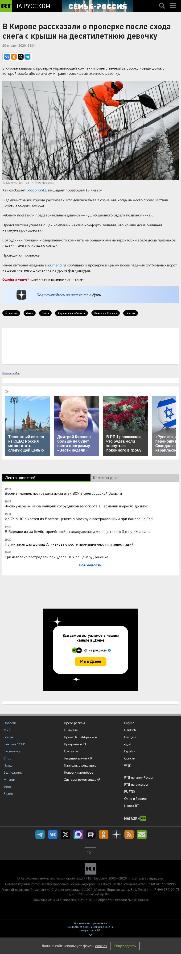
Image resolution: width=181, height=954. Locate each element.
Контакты (71, 751)
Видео (8, 793)
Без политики (14, 772)
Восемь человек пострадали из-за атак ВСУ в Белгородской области (63, 493)
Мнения (10, 779)
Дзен (96, 294)
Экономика (12, 751)
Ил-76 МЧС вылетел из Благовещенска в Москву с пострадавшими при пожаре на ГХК (79, 518)
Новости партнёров (78, 772)
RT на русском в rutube (91, 834)
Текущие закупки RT (79, 758)
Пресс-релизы (74, 723)
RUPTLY (129, 791)
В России (11, 313)
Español (129, 751)
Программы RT (75, 744)
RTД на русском (136, 784)
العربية (127, 744)
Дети (29, 313)
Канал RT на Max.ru (78, 834)
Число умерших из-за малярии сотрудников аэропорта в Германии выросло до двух (76, 505)
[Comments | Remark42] (90, 346)
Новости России (105, 313)
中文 (127, 765)
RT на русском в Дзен (116, 834)
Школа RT (131, 805)
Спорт (8, 758)
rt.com (36, 884)
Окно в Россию (135, 798)
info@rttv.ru (103, 894)
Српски (129, 758)
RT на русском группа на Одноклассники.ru (103, 834)
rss (129, 834)
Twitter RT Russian (65, 834)
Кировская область (72, 313)
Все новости (90, 564)
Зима (45, 313)
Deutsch (130, 730)
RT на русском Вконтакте (53, 834)
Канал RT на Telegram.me (40, 834)
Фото (7, 786)
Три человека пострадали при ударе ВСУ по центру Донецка (56, 556)
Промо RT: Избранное (80, 737)
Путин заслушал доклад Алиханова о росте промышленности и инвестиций (69, 544)
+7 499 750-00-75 (166, 889)
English (129, 723)
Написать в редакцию (80, 765)
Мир (7, 730)
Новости (10, 723)
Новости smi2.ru (11, 373)
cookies (101, 946)
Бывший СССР (14, 744)
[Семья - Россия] (97, 6)
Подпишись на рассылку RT (142, 834)
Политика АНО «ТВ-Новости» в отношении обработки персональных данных (90, 899)
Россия (131, 313)
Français (130, 737)
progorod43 (36, 189)
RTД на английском (138, 777)
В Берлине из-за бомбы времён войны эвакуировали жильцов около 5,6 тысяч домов (77, 531)
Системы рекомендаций (82, 779)
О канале (71, 730)
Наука (8, 765)
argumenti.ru (55, 264)
